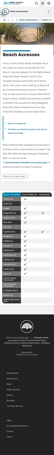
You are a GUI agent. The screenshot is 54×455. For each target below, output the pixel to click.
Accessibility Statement (17, 426)
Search (10, 395)
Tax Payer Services (15, 406)
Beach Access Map (14, 176)
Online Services (13, 389)
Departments (13, 373)
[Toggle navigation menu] (43, 3)
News (9, 384)
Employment (12, 378)
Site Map (10, 400)
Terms (9, 437)
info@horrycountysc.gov (27, 354)
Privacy (10, 431)
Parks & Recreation (28, 20)
